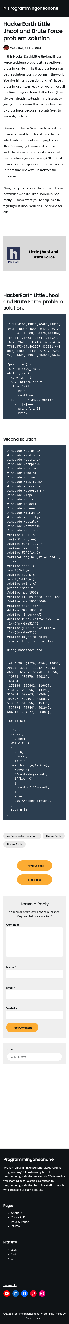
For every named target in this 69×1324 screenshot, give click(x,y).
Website (11, 1008)
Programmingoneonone (33, 8)
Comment (13, 924)
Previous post (35, 865)
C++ (13, 1254)
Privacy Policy (20, 1221)
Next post (34, 879)
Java (14, 1249)
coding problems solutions (22, 836)
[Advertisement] (34, 1101)
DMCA (15, 1226)
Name (11, 967)
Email (10, 987)
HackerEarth (53, 836)
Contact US (18, 1217)
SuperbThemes (34, 1318)
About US (17, 1213)
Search (11, 1049)
